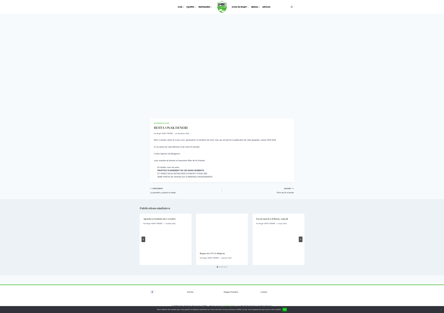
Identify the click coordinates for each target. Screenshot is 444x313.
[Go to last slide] (143, 239)
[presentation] (222, 231)
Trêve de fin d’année (285, 191)
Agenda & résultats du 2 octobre (159, 219)
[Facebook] (152, 292)
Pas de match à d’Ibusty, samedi (272, 219)
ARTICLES (266, 7)
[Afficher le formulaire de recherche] (292, 7)
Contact (264, 292)
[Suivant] (300, 239)
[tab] (217, 267)
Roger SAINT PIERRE (165, 133)
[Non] (441, 309)
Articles (190, 292)
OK (285, 309)
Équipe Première (231, 292)
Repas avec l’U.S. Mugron (212, 253)
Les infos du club (161, 123)
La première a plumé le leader (163, 191)
